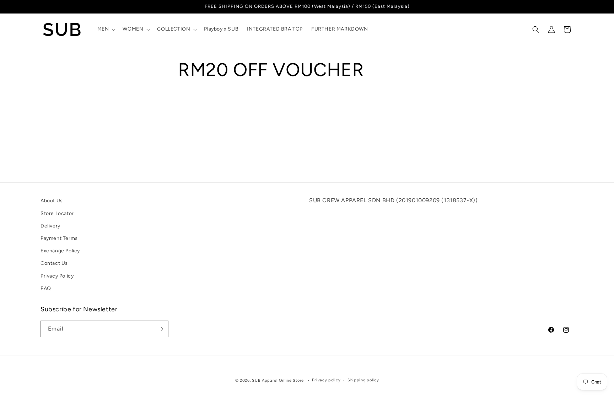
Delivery (50, 226)
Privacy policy (326, 380)
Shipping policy (363, 380)
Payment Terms (59, 238)
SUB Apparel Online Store (278, 380)
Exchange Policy (60, 251)
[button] (106, 29)
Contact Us (54, 263)
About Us (52, 201)
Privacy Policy (57, 276)
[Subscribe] (160, 329)
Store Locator (57, 213)
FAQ (46, 288)
